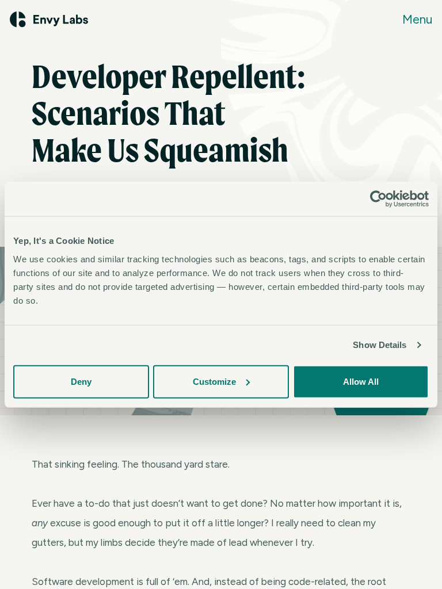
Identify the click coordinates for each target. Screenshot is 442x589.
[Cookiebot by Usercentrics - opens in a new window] (378, 199)
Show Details (379, 345)
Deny (81, 381)
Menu (417, 19)
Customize (214, 381)
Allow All (361, 381)
